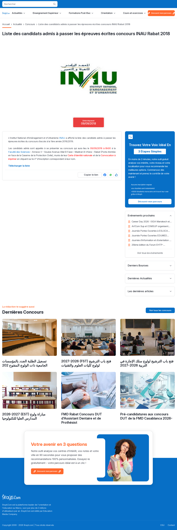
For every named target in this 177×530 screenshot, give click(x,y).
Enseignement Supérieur (45, 13)
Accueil (6, 24)
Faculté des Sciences (19, 151)
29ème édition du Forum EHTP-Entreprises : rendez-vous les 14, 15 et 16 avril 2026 (150, 245)
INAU (62, 138)
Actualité (17, 24)
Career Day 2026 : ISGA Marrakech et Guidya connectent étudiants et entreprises (151, 221)
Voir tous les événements (150, 253)
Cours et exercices (133, 13)
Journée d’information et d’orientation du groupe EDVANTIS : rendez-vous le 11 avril (152, 240)
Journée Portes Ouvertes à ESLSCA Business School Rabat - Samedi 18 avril (152, 231)
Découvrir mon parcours (161, 13)
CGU (162, 525)
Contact (171, 525)
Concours (30, 24)
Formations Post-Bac (79, 13)
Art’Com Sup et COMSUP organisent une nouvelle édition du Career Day (150, 226)
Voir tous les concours (160, 310)
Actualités (17, 13)
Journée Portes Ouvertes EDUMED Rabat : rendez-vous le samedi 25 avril (151, 235)
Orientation (107, 13)
